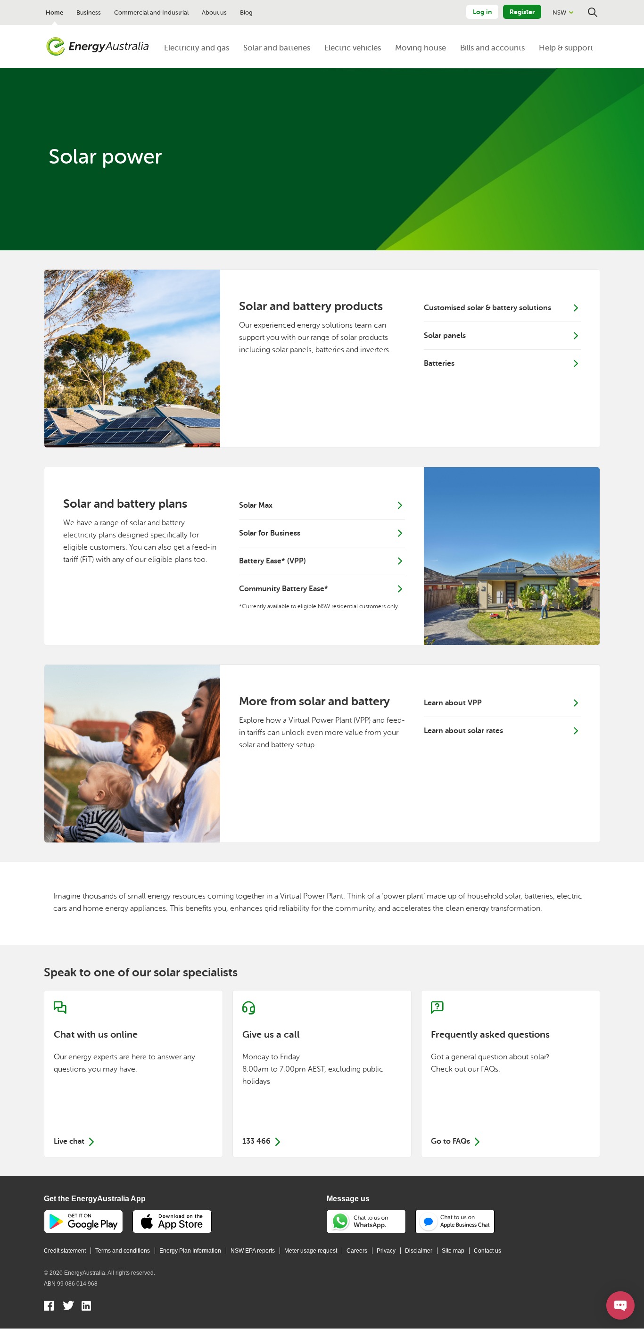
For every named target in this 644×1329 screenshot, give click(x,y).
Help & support (566, 47)
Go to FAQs (510, 1074)
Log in (482, 12)
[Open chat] (620, 1305)
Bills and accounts (492, 47)
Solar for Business (269, 533)
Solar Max (255, 505)
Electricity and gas (196, 47)
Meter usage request (310, 1250)
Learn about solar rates (464, 730)
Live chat (133, 1074)
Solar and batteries (276, 47)
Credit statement (65, 1250)
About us (214, 12)
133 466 (322, 1074)
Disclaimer (418, 1250)
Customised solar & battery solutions (487, 308)
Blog (246, 12)
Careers (357, 1250)
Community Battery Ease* (283, 589)
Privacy (386, 1250)
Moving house (420, 47)
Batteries (439, 363)
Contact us (487, 1250)
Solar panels (445, 335)
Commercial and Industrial (151, 12)
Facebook (49, 1307)
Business (88, 12)
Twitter (68, 1307)
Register (522, 12)
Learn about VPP (453, 703)
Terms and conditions (122, 1250)
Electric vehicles (352, 47)
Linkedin (87, 1307)
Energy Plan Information (190, 1250)
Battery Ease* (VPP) (272, 561)
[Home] (97, 46)
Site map (453, 1250)
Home (54, 12)
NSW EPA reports (253, 1250)
